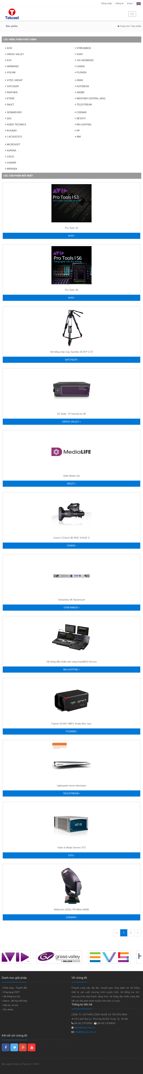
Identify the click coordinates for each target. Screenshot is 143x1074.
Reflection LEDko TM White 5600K (71, 909)
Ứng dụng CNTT (11, 992)
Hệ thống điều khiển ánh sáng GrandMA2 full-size (72, 661)
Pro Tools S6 (71, 290)
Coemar (71, 917)
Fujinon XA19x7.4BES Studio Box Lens (71, 723)
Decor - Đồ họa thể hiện (15, 1001)
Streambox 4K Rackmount (71, 599)
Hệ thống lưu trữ (11, 996)
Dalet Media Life (71, 476)
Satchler (71, 359)
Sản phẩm (136, 26)
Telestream (71, 793)
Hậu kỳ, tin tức (10, 1005)
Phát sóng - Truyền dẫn (15, 988)
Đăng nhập (106, 3)
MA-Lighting (71, 669)
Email (130, 3)
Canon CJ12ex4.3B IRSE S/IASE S (71, 537)
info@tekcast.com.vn (85, 1032)
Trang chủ (124, 26)
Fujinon (71, 731)
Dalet (71, 483)
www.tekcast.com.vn (84, 1027)
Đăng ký (119, 3)
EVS (71, 855)
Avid (71, 235)
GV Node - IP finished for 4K (71, 414)
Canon (71, 545)
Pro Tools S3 (71, 228)
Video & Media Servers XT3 (71, 847)
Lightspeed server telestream (71, 785)
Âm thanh (8, 1009)
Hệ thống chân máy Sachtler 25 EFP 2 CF (71, 352)
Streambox (71, 607)
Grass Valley (71, 421)
